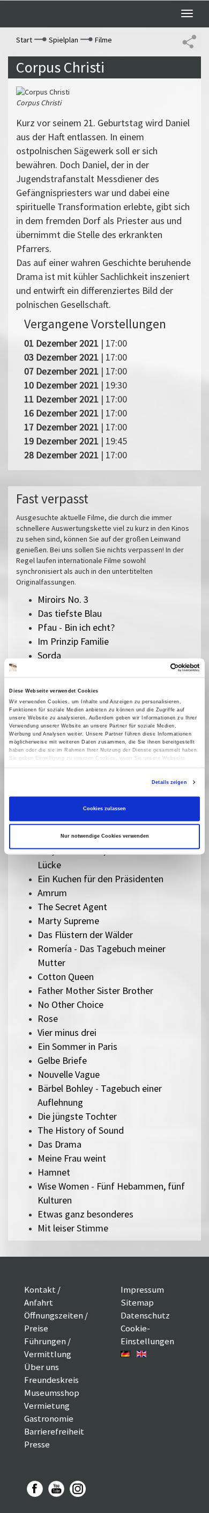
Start (24, 40)
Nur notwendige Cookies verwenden (105, 836)
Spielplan (63, 40)
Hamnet (54, 1172)
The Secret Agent (72, 906)
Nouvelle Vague (69, 1074)
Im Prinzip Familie (73, 641)
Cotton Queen (66, 976)
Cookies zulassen (104, 808)
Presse (37, 1444)
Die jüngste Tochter (77, 1116)
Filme (103, 40)
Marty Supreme (68, 920)
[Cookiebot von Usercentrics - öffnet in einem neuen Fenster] (153, 668)
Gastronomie (48, 1418)
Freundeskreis (51, 1380)
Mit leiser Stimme (73, 1228)
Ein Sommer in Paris (77, 1046)
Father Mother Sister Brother (95, 990)
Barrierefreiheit (54, 1431)
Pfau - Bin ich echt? (76, 627)
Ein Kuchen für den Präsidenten (100, 879)
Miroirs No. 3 (63, 599)
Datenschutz (145, 1315)
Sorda (49, 655)
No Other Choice (70, 1004)
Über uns (41, 1367)
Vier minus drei (67, 1032)
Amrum (52, 893)
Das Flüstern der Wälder (85, 934)
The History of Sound (81, 1130)
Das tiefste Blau (70, 613)
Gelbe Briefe (62, 1060)
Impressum (142, 1289)
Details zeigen (169, 782)
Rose (48, 1018)
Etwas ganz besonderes (85, 1214)
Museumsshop (51, 1393)
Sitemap (137, 1302)
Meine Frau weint (72, 1158)
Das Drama (59, 1144)
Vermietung (47, 1405)
